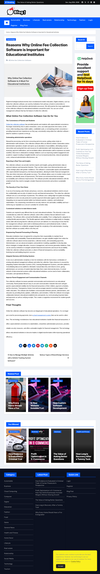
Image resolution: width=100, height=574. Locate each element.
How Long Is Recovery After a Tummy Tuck (84, 171)
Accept (60, 566)
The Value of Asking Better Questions (83, 164)
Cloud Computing (10, 491)
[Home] (6, 23)
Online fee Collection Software (20, 60)
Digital (6, 502)
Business (26, 20)
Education (8, 507)
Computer (8, 497)
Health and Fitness (83, 432)
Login (90, 20)
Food (6, 517)
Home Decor (8, 538)
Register (14, 25)
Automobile (15, 20)
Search (81, 40)
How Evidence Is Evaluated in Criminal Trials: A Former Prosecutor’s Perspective (85, 141)
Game (6, 522)
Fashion (82, 20)
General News (14, 432)
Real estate (47, 20)
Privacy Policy (72, 497)
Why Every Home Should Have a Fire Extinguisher (15, 407)
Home (8, 32)
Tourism (7, 569)
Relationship (59, 20)
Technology (71, 20)
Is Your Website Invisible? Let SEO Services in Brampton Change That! (37, 409)
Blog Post (24, 25)
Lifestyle (36, 20)
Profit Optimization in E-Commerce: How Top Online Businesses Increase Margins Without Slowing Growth (85, 153)
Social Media (8, 559)
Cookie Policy (75, 561)
